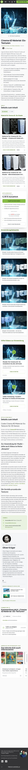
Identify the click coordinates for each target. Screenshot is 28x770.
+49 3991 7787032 (5, 753)
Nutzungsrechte (9, 527)
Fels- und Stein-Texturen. (12, 485)
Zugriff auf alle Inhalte (14, 201)
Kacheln (5, 111)
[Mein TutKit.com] (12, 2)
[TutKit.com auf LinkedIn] (2, 761)
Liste (12, 111)
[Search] (9, 2)
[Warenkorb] (14, 2)
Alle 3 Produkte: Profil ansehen (9, 600)
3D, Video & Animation (15, 45)
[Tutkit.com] (2, 2)
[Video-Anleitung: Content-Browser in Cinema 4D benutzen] (14, 386)
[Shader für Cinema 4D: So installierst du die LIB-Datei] (14, 352)
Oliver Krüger (9, 48)
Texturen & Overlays (5, 45)
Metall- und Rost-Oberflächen (18, 483)
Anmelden (5, 620)
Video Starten (14, 371)
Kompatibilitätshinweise (10, 523)
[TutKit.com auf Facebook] (6, 761)
